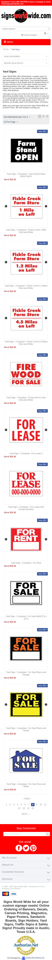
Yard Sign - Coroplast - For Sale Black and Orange (26, 673)
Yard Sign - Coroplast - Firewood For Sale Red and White (26, 398)
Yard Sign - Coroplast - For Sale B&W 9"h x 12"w (26, 617)
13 (24, 808)
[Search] (48, 29)
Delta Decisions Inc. (35, 958)
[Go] (48, 834)
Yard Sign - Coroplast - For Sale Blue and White (26, 785)
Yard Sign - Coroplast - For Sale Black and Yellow (26, 729)
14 (28, 808)
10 (41, 804)
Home (6, 49)
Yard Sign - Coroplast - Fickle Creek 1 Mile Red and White (26, 231)
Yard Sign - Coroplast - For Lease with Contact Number (26, 508)
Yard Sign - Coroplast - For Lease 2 (26, 453)
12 (19, 808)
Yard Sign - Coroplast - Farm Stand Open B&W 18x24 (26, 175)
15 (33, 808)
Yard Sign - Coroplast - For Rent (26, 563)
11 (45, 804)
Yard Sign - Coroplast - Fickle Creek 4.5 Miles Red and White (26, 343)
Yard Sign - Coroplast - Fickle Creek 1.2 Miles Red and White (26, 287)
